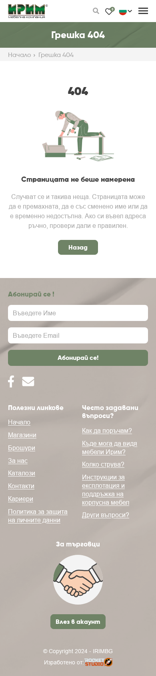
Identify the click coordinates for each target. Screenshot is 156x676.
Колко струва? (103, 464)
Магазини (22, 434)
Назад (78, 247)
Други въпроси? (105, 514)
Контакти (21, 485)
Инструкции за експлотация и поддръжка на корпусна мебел (105, 489)
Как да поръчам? (107, 430)
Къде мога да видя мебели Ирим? (109, 447)
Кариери (20, 498)
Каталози (21, 473)
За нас (18, 460)
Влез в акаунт (78, 621)
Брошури (21, 447)
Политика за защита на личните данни (38, 515)
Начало (19, 55)
